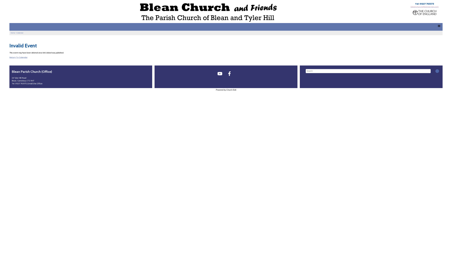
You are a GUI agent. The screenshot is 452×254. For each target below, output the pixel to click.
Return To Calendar (18, 57)
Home (13, 33)
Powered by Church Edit (226, 90)
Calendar (19, 33)
